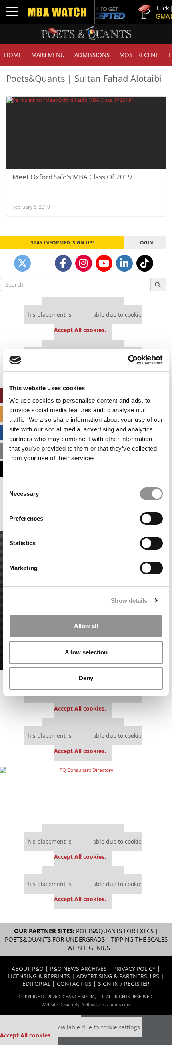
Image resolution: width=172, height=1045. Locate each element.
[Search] (158, 284)
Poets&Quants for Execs (115, 931)
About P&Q (28, 968)
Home (13, 55)
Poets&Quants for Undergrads (55, 939)
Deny (86, 678)
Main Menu (48, 55)
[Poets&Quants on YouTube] (104, 263)
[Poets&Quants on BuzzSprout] (42, 263)
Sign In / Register (124, 983)
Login (145, 242)
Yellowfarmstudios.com (106, 1004)
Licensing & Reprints (39, 976)
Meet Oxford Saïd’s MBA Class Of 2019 (72, 176)
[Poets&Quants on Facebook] (63, 263)
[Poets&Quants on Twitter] (22, 263)
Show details (129, 600)
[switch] (151, 518)
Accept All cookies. (80, 330)
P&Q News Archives (78, 968)
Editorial (36, 983)
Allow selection (86, 652)
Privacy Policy (134, 968)
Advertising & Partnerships (117, 976)
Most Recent (138, 55)
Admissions (92, 55)
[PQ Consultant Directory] (83, 793)
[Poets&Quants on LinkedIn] (124, 263)
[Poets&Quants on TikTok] (144, 263)
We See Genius (88, 948)
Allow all (86, 625)
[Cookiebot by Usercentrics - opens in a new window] (128, 360)
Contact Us (74, 983)
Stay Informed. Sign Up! (62, 242)
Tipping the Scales (139, 939)
